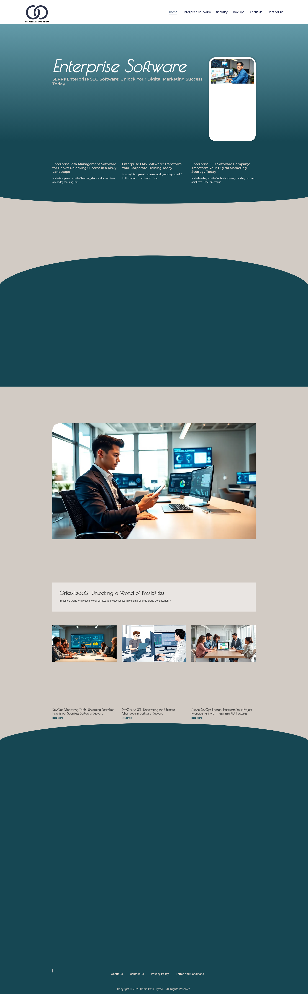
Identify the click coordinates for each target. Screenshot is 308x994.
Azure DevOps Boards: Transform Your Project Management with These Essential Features (221, 711)
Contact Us (275, 12)
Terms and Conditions (190, 974)
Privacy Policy (160, 974)
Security (222, 12)
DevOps (238, 12)
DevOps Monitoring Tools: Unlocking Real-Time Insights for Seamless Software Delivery (83, 711)
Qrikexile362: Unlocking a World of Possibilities (112, 593)
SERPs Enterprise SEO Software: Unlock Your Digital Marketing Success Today (127, 82)
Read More (57, 718)
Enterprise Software (197, 12)
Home (173, 12)
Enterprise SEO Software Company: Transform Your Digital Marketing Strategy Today (220, 168)
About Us (256, 12)
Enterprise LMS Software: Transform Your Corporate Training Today (152, 166)
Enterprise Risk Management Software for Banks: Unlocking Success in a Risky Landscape (84, 168)
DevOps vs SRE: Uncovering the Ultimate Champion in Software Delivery (148, 711)
